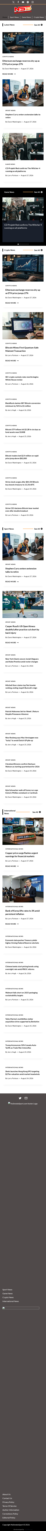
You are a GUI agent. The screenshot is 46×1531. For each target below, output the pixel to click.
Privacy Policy (8, 1502)
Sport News (14, 17)
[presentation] (23, 43)
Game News (26, 17)
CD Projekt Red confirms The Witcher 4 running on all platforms (23, 226)
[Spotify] (28, 2)
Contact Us (7, 1498)
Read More (9, 74)
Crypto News (39, 17)
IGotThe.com (29, 1529)
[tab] (18, 244)
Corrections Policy (10, 1514)
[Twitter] (20, 1098)
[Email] (26, 1098)
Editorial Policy (8, 1517)
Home (4, 17)
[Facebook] (18, 2)
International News (14, 849)
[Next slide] (41, 220)
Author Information (10, 1510)
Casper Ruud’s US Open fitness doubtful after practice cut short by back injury (22, 629)
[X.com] (13, 2)
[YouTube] (23, 2)
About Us (6, 1494)
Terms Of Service (9, 1506)
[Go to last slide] (5, 220)
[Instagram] (33, 2)
